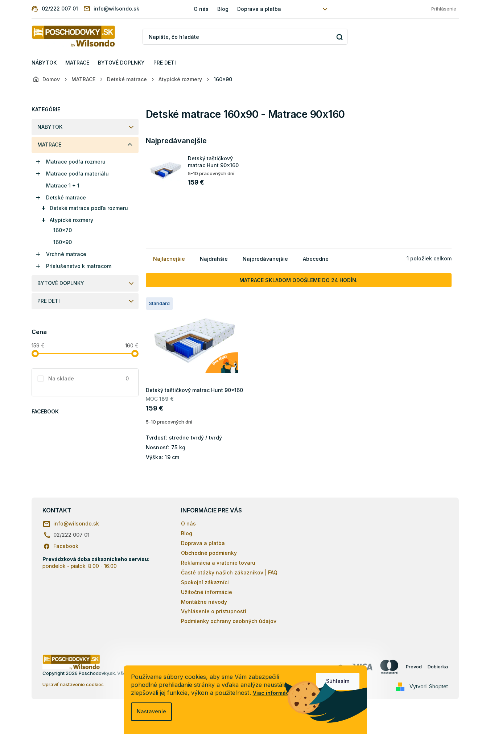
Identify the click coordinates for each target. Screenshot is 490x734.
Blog (222, 9)
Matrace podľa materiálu (77, 173)
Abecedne (316, 259)
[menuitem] (44, 63)
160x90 (62, 242)
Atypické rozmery (71, 220)
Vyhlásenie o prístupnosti (213, 611)
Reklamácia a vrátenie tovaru (218, 563)
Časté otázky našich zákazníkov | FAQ (229, 572)
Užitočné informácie (206, 592)
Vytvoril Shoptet (428, 686)
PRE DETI (48, 301)
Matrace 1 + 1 (62, 185)
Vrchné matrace (66, 254)
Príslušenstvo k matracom (78, 266)
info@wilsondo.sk (76, 523)
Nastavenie (151, 711)
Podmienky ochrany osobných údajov (228, 621)
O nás (201, 9)
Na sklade (88, 378)
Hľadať (339, 37)
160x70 (62, 230)
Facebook (65, 546)
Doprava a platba (259, 9)
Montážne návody (204, 602)
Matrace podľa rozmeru (76, 161)
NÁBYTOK (49, 127)
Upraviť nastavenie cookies (73, 684)
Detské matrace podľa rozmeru (89, 208)
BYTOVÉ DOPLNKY (60, 283)
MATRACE (49, 144)
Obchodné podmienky (209, 553)
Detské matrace (66, 197)
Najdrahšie (214, 259)
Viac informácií (272, 693)
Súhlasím (337, 681)
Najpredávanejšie (265, 259)
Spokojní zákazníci (205, 582)
